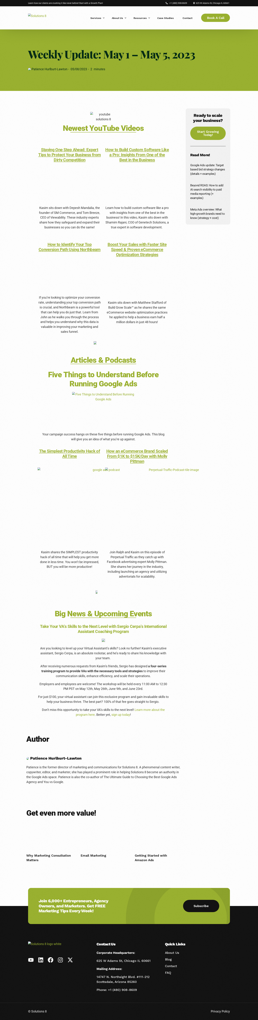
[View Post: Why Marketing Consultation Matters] (49, 834)
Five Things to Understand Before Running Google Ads (103, 379)
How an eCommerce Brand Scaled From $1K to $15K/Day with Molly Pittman (137, 456)
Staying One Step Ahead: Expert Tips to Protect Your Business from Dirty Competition (69, 154)
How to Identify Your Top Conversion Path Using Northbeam (70, 247)
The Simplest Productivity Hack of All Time (69, 454)
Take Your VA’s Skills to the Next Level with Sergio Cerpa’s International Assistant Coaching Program (103, 629)
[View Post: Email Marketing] (103, 834)
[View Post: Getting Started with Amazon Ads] (157, 834)
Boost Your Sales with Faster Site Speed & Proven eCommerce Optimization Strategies (137, 249)
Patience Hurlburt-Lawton (49, 69)
